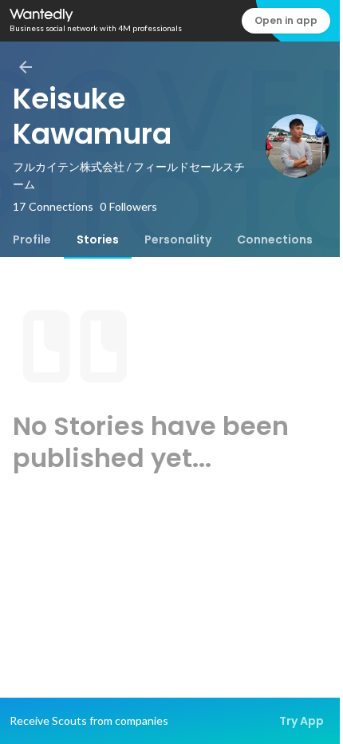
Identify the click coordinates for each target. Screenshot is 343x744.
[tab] (32, 239)
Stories (98, 239)
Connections (275, 239)
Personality (177, 239)
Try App (301, 721)
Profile (32, 239)
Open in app (285, 20)
